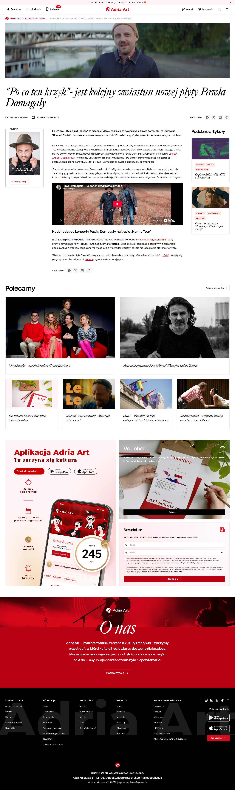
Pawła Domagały (147, 239)
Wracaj (90, 259)
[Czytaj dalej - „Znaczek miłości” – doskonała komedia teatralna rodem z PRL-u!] (203, 393)
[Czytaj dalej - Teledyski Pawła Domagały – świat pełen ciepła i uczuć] (89, 393)
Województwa (86, 711)
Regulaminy (48, 739)
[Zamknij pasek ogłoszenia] (231, 2)
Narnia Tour (164, 239)
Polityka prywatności (52, 728)
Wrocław (158, 722)
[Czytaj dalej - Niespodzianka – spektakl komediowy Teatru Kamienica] (60, 327)
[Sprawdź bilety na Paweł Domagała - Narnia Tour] (24, 153)
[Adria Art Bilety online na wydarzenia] (117, 9)
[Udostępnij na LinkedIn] (220, 117)
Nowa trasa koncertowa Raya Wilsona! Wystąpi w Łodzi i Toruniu (160, 365)
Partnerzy (47, 722)
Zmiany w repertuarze (53, 744)
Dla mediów (48, 711)
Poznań (157, 711)
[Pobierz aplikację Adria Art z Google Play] (218, 717)
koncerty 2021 (214, 213)
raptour (200, 165)
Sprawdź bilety (18, 181)
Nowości (121, 733)
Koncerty (121, 711)
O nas (45, 706)
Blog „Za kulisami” (88, 728)
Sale (82, 722)
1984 (165, 255)
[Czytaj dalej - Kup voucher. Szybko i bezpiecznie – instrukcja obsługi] (32, 393)
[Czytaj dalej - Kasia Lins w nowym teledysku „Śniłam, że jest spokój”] (210, 197)
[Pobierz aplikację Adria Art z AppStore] (218, 728)
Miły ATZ (210, 165)
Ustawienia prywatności (54, 733)
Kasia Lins (200, 218)
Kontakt (9, 717)
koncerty (200, 213)
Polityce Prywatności (198, 563)
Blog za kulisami (35, 18)
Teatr (119, 706)
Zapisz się (173, 579)
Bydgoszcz (159, 706)
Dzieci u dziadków (63, 157)
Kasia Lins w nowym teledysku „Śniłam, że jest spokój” (209, 226)
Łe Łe (173, 153)
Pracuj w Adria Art (13, 722)
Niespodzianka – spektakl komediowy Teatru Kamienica (39, 365)
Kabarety (121, 717)
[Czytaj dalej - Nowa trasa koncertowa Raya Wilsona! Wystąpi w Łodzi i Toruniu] (174, 327)
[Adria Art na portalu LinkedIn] (217, 700)
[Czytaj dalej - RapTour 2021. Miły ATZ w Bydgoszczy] (210, 148)
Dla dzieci (121, 728)
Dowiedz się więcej (27, 471)
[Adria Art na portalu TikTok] (222, 700)
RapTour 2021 (202, 169)
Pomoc (8, 711)
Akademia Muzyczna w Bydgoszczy (170, 739)
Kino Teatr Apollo (162, 733)
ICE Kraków (159, 728)
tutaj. (181, 572)
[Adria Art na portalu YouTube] (228, 700)
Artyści (83, 706)
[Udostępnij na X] (214, 117)
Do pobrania (48, 717)
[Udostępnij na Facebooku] (207, 117)
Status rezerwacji (13, 706)
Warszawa (158, 717)
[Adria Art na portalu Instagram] (206, 700)
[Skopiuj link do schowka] (227, 117)
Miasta (83, 717)
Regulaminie (185, 563)
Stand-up (121, 722)
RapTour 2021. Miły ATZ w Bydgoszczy (210, 176)
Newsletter (10, 728)
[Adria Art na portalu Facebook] (211, 700)
